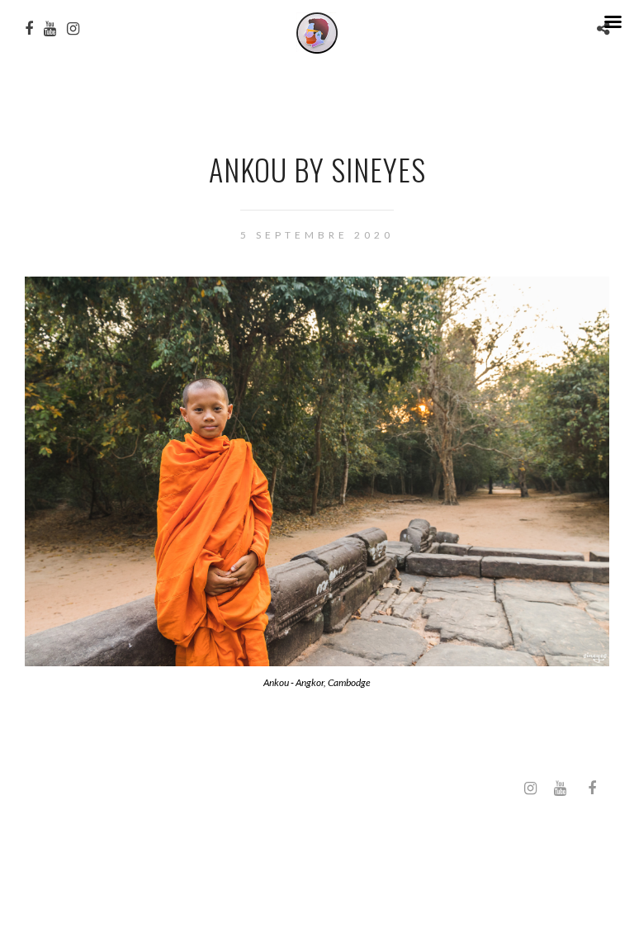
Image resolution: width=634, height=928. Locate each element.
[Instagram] (530, 788)
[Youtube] (559, 788)
